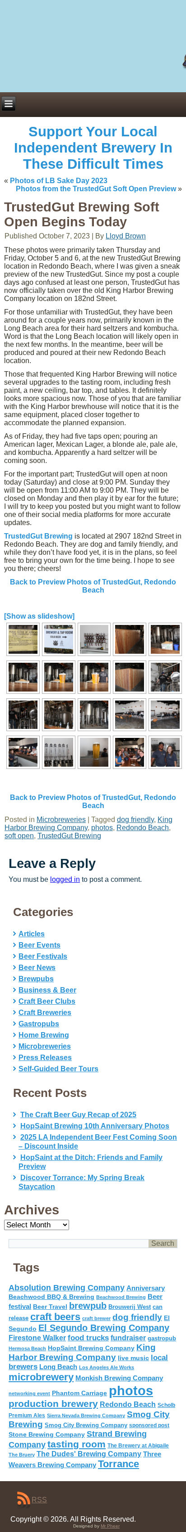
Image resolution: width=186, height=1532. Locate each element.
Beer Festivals (43, 956)
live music (133, 1357)
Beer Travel (50, 1306)
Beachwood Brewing (121, 1297)
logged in (65, 879)
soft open (19, 836)
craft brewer (96, 1318)
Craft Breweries (45, 1012)
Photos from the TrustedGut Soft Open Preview (96, 189)
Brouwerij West (129, 1306)
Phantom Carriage (79, 1393)
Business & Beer (47, 990)
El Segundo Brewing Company (103, 1328)
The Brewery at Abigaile (138, 1445)
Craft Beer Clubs (47, 1001)
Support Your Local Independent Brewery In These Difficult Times (93, 148)
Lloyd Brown (126, 236)
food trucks (88, 1337)
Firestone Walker (37, 1338)
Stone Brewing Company (47, 1434)
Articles (32, 934)
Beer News (37, 967)
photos (102, 827)
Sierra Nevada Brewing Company (86, 1415)
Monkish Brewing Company (119, 1378)
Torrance (118, 1463)
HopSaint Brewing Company (91, 1348)
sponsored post (149, 1425)
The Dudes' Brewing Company (89, 1454)
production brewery (53, 1403)
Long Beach (58, 1366)
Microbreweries (61, 819)
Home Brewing (44, 1035)
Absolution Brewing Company (67, 1287)
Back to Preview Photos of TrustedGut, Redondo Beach (93, 586)
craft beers (55, 1316)
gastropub (162, 1338)
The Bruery (22, 1454)
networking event (29, 1393)
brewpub (88, 1306)
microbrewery (41, 1377)
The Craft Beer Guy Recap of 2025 (78, 1115)
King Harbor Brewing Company (82, 1352)
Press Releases (45, 1057)
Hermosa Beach (27, 1348)
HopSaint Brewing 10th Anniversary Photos (94, 1126)
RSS (39, 1500)
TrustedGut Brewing (38, 536)
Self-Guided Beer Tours (58, 1069)
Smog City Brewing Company (86, 1425)
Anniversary (145, 1288)
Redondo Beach (142, 827)
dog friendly (135, 819)
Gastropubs (39, 1024)
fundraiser (128, 1338)
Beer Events (39, 945)
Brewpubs (36, 979)
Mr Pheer (110, 1525)
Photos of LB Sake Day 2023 (58, 180)
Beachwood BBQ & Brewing (51, 1297)
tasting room (76, 1444)
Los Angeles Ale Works (106, 1367)
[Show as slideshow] (39, 616)
